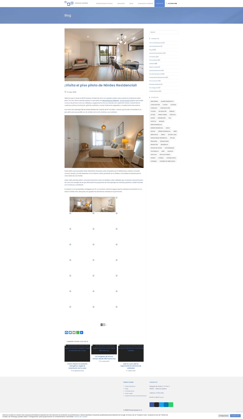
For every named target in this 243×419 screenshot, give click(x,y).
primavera (154, 141)
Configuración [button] (223, 416)
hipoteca (173, 114)
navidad (161, 121)
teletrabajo (155, 151)
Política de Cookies (80, 417)
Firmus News (153, 60)
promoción (154, 144)
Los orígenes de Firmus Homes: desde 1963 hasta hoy (104, 358)
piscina (172, 138)
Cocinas (173, 104)
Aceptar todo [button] (235, 416)
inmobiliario (162, 118)
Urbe (162, 151)
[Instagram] (156, 404)
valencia (170, 151)
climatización (155, 104)
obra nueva (154, 134)
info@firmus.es (159, 397)
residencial (164, 144)
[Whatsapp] (170, 404)
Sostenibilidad (153, 91)
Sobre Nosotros (130, 386)
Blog (150, 50)
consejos (154, 108)
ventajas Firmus (165, 154)
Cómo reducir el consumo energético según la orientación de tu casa (77, 366)
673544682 (160, 393)
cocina (165, 104)
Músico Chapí (153, 67)
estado (153, 114)
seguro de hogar (156, 148)
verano (153, 158)
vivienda (160, 158)
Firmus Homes (162, 114)
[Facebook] (152, 404)
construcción (165, 108)
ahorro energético (167, 101)
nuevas (153, 131)
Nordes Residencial (155, 74)
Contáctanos (129, 391)
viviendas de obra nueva (167, 161)
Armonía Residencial (155, 43)
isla (170, 118)
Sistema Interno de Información (135, 396)
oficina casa (172, 134)
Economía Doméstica (156, 53)
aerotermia (154, 101)
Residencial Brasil (154, 84)
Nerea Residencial (155, 70)
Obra (175, 131)
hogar (153, 118)
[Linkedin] (166, 404)
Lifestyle (151, 63)
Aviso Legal (129, 393)
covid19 (153, 111)
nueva (168, 128)
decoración (162, 111)
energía (171, 111)
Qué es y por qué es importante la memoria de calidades (131, 366)
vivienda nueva (171, 158)
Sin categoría (153, 88)
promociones (164, 141)
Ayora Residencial (155, 46)
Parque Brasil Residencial (157, 77)
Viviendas (154, 161)
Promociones (153, 81)
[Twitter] (161, 404)
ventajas (154, 154)
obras (163, 134)
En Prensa (152, 57)
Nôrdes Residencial (126, 100)
